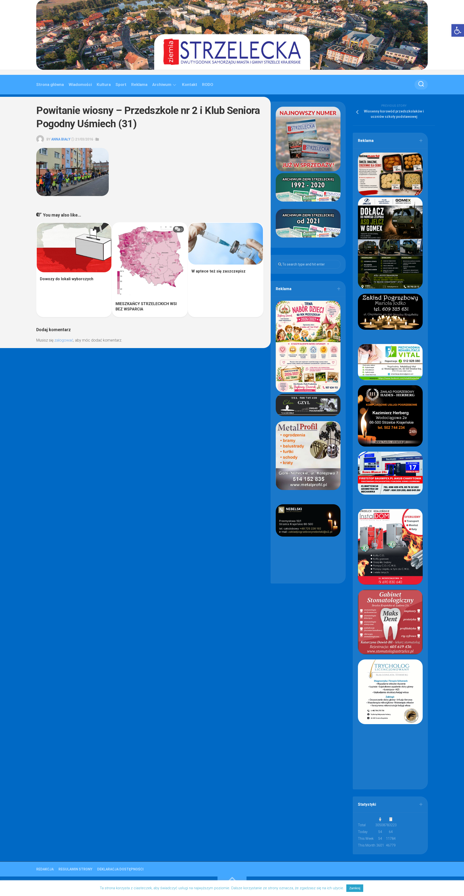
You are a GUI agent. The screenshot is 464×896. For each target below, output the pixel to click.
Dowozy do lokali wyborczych (66, 279)
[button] (457, 30)
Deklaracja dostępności (120, 869)
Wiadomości (80, 84)
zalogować (63, 340)
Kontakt (189, 84)
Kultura (104, 84)
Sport (121, 84)
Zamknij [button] (354, 888)
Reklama (139, 84)
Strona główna (50, 84)
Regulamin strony (75, 869)
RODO (207, 84)
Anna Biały (60, 139)
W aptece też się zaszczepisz (218, 271)
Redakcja (45, 869)
